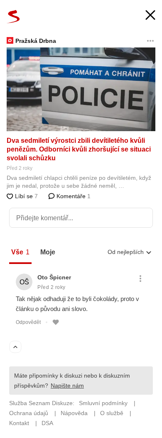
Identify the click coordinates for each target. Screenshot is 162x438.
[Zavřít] (150, 16)
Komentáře (73, 196)
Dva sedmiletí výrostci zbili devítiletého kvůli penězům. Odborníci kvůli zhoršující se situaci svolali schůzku (79, 149)
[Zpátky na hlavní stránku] (13, 16)
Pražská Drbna (35, 40)
